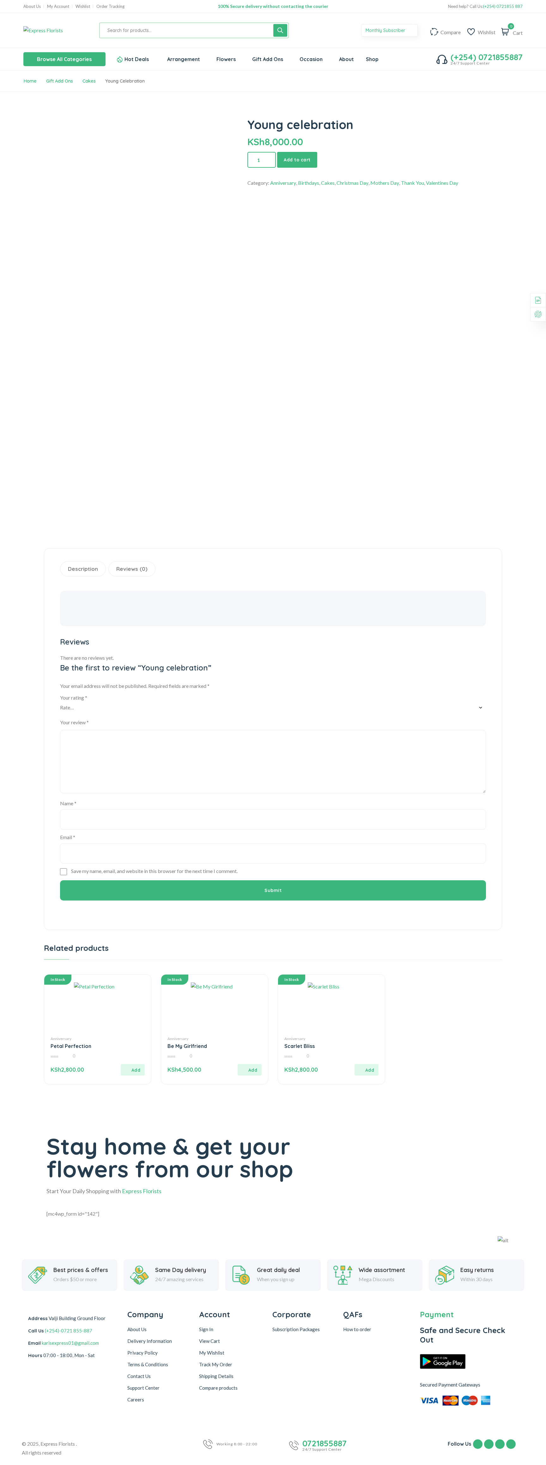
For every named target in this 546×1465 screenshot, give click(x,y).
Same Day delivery (180, 1270)
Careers (135, 1399)
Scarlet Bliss (299, 1046)
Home (30, 81)
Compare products (218, 1388)
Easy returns (477, 1270)
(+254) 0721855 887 (503, 6)
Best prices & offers (80, 1270)
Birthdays (308, 183)
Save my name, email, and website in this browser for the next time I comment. (154, 871)
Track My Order (215, 1364)
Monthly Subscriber (386, 30)
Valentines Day (442, 183)
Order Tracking (110, 6)
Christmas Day (352, 183)
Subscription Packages (296, 1329)
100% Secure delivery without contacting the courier (273, 6)
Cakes (89, 81)
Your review (74, 722)
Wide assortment (382, 1270)
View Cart (209, 1341)
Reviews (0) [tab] (132, 568)
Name (68, 803)
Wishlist (83, 6)
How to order (357, 1329)
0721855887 (324, 1443)
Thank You (412, 183)
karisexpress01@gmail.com (70, 1343)
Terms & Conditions (147, 1364)
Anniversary (283, 183)
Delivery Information (149, 1341)
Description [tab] (83, 568)
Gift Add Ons (59, 81)
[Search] (280, 30)
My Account (58, 6)
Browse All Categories (64, 59)
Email (67, 837)
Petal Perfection (71, 1046)
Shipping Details (216, 1376)
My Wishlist (211, 1353)
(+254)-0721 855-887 (68, 1330)
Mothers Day (384, 183)
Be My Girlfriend (187, 1046)
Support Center (143, 1388)
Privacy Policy (142, 1353)
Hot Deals (136, 59)
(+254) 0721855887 (487, 57)
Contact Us (139, 1376)
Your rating (73, 698)
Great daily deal (278, 1270)
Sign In (206, 1329)
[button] (133, 1069)
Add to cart (297, 160)
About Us (32, 6)
